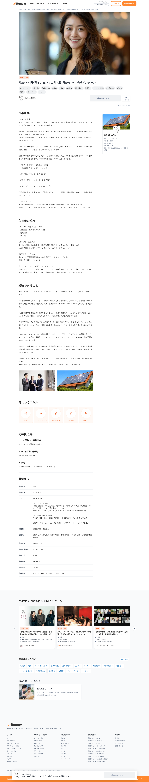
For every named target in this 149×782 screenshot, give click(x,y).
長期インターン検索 (37, 3)
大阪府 (63, 740)
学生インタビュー (12, 751)
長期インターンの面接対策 (96, 754)
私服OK (22, 92)
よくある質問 (119, 743)
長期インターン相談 (13, 746)
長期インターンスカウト (14, 748)
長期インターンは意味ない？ (96, 748)
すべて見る (124, 659)
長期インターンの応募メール (96, 761)
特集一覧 (36, 756)
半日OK (61, 88)
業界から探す (38, 743)
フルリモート (65, 746)
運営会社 (117, 738)
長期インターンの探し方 (95, 740)
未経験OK (69, 88)
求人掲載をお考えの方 (104, 1)
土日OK (54, 88)
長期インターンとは (94, 738)
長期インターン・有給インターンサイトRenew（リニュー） (34, 9)
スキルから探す (38, 754)
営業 (27, 77)
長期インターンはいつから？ (96, 746)
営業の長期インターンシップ (58, 9)
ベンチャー (41, 92)
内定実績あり (110, 88)
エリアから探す (38, 738)
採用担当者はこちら (121, 740)
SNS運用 (63, 754)
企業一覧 (9, 754)
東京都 (22, 77)
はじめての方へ (11, 740)
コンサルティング (25, 88)
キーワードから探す (40, 748)
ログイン (116, 3)
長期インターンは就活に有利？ (97, 751)
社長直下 (88, 88)
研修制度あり (79, 88)
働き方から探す (38, 746)
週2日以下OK (46, 88)
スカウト (64, 3)
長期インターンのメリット (96, 743)
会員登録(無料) (129, 3)
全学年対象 (36, 88)
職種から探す (38, 740)
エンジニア (64, 756)
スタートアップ (31, 92)
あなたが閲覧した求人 (101, 4)
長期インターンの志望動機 (96, 756)
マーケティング (65, 759)
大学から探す (38, 751)
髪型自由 (119, 88)
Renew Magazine (12, 761)
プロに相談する (52, 3)
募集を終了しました (105, 98)
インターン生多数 (98, 88)
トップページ (11, 738)
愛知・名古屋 (65, 743)
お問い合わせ (119, 746)
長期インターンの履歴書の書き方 (98, 759)
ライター (63, 751)
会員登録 (9, 756)
